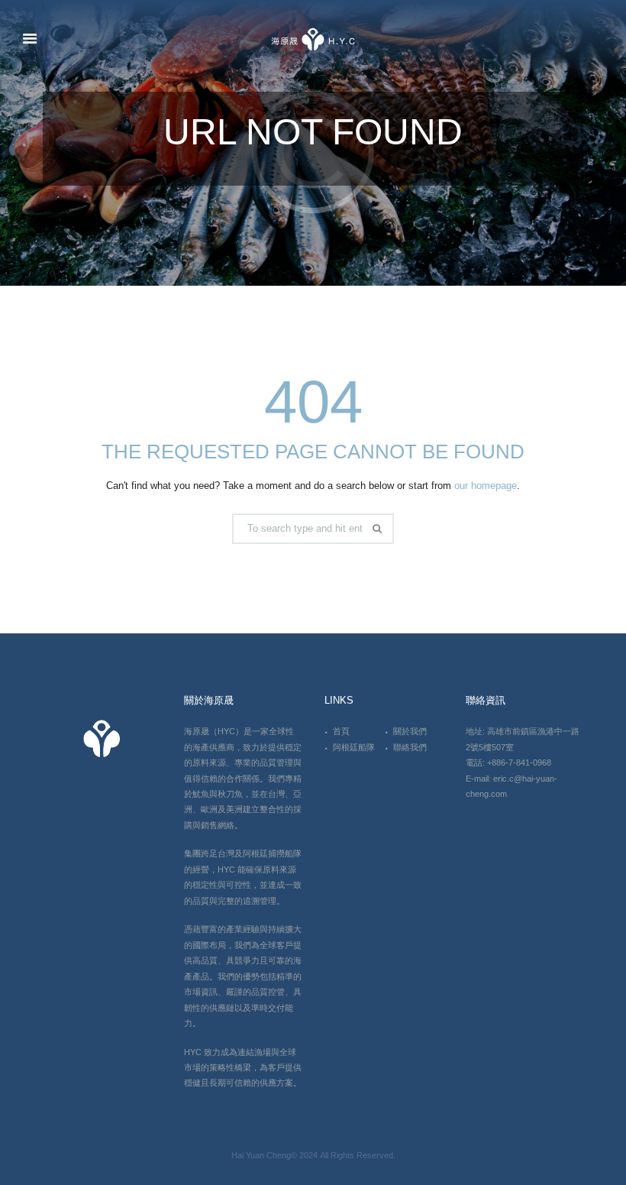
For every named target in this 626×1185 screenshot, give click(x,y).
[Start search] (379, 528)
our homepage (485, 485)
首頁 (341, 731)
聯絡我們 (410, 747)
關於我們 (410, 731)
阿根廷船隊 (354, 747)
